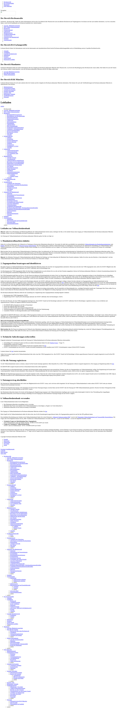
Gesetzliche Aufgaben (15, 665)
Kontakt (6, 439)
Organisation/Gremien (9, 88)
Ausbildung (7, 52)
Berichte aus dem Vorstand (17, 689)
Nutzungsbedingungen (12, 223)
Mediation (12, 641)
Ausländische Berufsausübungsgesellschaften (18, 209)
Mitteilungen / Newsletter (16, 687)
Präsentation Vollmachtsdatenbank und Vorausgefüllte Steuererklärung (95, 417)
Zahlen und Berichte (15, 661)
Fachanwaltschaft (8, 30)
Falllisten (9, 137)
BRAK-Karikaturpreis (19, 677)
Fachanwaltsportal (11, 142)
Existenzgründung (11, 210)
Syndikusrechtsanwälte (9, 34)
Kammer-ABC (7, 92)
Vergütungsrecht (8, 35)
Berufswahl (13, 601)
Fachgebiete (10, 139)
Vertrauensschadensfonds (13, 172)
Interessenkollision (11, 122)
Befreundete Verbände (9, 94)
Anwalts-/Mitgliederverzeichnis (12, 71)
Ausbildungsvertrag (15, 602)
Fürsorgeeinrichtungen (12, 213)
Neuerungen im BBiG (9, 59)
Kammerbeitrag (11, 199)
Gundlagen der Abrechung (13, 183)
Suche (5, 445)
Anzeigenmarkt (8, 40)
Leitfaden (12, 175)
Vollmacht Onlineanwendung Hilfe (61, 417)
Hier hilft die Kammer (9, 73)
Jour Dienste (10, 166)
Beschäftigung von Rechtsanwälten (16, 116)
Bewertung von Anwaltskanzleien (15, 162)
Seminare (6, 38)
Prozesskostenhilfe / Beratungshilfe (19, 644)
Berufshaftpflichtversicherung (14, 114)
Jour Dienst (10, 133)
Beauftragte (13, 659)
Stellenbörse (7, 55)
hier (63, 282)
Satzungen (12, 668)
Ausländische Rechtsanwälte (14, 206)
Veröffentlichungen (8, 95)
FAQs (8, 180)
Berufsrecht (7, 28)
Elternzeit (9, 212)
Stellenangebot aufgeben (19, 579)
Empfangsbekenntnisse (13, 119)
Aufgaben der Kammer (9, 90)
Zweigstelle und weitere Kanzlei (15, 202)
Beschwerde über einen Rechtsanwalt (19, 631)
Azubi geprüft (7, 58)
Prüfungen (12, 605)
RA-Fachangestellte (9, 3)
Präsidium (12, 654)
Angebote (15, 586)
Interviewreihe (13, 702)
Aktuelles (6, 51)
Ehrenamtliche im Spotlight (17, 704)
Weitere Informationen (9, 74)
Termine (12, 616)
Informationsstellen (15, 642)
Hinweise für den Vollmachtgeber (27, 245)
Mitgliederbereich (8, 87)
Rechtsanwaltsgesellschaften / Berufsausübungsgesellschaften (22, 208)
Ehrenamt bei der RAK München (18, 701)
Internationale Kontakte (16, 672)
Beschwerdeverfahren (12, 132)
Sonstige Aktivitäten (9, 91)
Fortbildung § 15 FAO (12, 146)
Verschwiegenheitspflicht (13, 130)
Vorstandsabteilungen (15, 657)
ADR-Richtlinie (11, 124)
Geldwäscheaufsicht (12, 152)
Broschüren (13, 695)
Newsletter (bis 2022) (15, 694)
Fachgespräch (10, 144)
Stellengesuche (14, 583)
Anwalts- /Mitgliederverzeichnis (12, 25)
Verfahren (9, 143)
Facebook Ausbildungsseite (7, 449)
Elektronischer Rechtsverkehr (14, 165)
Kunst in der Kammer (15, 674)
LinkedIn (3, 450)
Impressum (6, 441)
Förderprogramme (14, 606)
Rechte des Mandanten (16, 645)
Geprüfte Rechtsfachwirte (10, 54)
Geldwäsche (7, 31)
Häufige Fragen (14, 176)
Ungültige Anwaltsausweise (17, 692)
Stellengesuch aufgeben (19, 581)
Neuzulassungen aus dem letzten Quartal (20, 691)
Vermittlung (10, 170)
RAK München (8, 6)
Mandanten (6, 4)
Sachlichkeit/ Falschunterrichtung (15, 127)
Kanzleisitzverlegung (12, 200)
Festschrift (12, 697)
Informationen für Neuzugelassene (15, 195)
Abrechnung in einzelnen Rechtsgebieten (17, 185)
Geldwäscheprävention (13, 150)
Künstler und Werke (18, 678)
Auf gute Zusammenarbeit (16, 639)
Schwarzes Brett (11, 222)
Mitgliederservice (8, 33)
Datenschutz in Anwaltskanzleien (15, 163)
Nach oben (3, 453)
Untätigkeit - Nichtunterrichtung (15, 129)
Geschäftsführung (14, 658)
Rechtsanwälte (7, 2)
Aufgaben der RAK (12, 187)
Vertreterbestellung (11, 205)
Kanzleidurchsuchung (12, 167)
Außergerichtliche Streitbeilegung (15, 160)
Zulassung (9, 193)
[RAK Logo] (8, 15)
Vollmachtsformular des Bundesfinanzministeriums (97, 244)
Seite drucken (4, 452)
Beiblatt (3, 245)
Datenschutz (7, 442)
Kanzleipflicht (10, 123)
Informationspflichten (12, 117)
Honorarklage (10, 186)
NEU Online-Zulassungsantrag (11, 27)
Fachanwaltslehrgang (12, 140)
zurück (2, 106)
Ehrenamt (6, 97)
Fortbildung (13, 615)
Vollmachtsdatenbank (12, 173)
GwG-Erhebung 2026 (12, 153)
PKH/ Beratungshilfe (12, 126)
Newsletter (6, 443)
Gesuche (15, 588)
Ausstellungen (17, 675)
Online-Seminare (11, 169)
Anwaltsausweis (11, 159)
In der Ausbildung (14, 604)
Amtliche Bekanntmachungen (17, 688)
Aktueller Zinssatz (11, 157)
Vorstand (12, 655)
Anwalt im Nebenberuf (13, 203)
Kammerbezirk (14, 667)
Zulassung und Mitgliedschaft (11, 37)
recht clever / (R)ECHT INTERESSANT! (21, 608)
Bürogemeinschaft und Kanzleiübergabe (17, 220)
